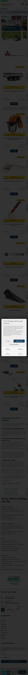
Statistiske (20, 354)
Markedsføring (20, 349)
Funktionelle (7, 354)
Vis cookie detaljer (14, 344)
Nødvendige (7, 349)
